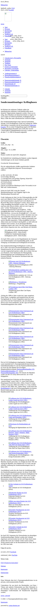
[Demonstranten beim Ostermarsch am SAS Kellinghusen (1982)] (21, 312)
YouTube (14, 555)
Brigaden (7, 32)
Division (7, 29)
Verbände (8, 60)
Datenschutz (4, 572)
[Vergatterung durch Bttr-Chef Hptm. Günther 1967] (21, 289)
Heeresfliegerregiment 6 (12, 75)
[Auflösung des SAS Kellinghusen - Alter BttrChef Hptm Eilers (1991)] (21, 444)
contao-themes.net (14, 605)
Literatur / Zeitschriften (12, 70)
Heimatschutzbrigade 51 (12, 85)
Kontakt (11, 10)
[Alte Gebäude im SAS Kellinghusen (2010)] (21, 486)
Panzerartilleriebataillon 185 (9, 373)
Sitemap (3, 566)
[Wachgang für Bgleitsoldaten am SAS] (21, 426)
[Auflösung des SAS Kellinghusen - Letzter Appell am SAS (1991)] (21, 400)
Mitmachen (4, 5)
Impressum (4, 569)
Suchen (4, 98)
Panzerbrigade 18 (10, 84)
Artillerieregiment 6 (11, 73)
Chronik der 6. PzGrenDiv (13, 58)
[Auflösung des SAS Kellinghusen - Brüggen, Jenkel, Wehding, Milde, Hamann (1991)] (21, 434)
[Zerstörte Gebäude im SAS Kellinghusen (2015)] (21, 528)
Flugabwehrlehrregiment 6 (13, 77)
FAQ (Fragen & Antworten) (9, 563)
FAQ (13, 8)
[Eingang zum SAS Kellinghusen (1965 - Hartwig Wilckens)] (21, 263)
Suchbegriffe (5, 96)
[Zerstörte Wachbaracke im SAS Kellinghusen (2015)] (21, 511)
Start (6, 27)
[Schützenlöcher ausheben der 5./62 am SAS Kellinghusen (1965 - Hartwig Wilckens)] (21, 273)
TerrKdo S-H (9, 34)
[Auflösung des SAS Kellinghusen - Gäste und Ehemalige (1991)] (21, 417)
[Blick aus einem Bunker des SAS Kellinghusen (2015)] (21, 503)
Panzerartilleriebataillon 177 (9, 371)
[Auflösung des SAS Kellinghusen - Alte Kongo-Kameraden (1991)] (21, 453)
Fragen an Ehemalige (11, 67)
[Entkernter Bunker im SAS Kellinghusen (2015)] (21, 494)
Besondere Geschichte (11, 68)
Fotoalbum (8, 36)
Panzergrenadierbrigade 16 (13, 80)
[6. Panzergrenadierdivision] (19, 17)
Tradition (7, 63)
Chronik (7, 89)
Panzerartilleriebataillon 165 (25, 369)
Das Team (8, 65)
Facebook (13, 552)
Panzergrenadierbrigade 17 (13, 82)
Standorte (8, 61)
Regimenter (8, 31)
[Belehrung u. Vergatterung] (17, 282)
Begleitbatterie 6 (6, 388)
